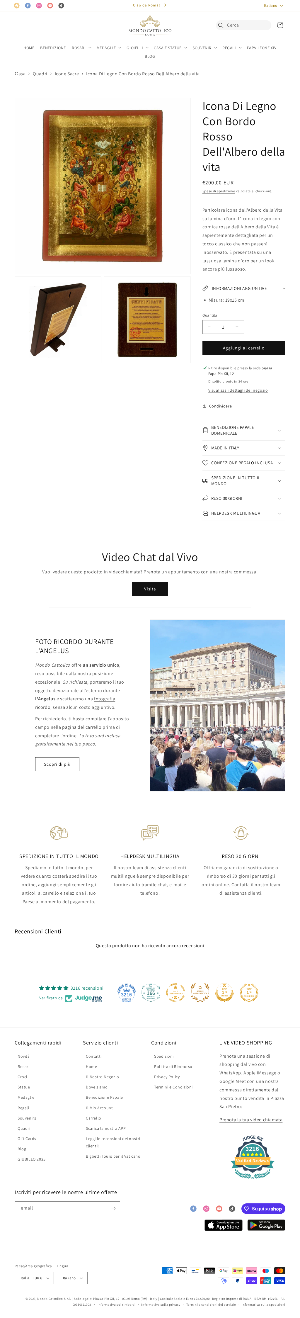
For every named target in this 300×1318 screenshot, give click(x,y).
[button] (222, 25)
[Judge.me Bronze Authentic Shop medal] (200, 992)
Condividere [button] (220, 406)
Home (91, 1066)
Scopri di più (57, 764)
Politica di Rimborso (173, 1066)
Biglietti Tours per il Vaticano (113, 1156)
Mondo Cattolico (50, 1299)
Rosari (24, 1066)
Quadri (40, 74)
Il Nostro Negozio (102, 1076)
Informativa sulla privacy (160, 1304)
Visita (150, 589)
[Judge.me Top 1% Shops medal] (224, 992)
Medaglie (26, 1097)
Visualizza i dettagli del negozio (238, 390)
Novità (24, 1056)
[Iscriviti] (113, 1208)
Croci (22, 1076)
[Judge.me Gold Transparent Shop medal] (175, 992)
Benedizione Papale (104, 1097)
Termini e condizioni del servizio (211, 1304)
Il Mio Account (99, 1107)
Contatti (94, 1056)
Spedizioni (164, 1056)
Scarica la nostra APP (106, 1128)
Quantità (209, 315)
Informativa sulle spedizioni (263, 1304)
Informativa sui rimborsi (117, 1304)
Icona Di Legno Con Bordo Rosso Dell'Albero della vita (143, 74)
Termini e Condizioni (173, 1087)
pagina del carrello (81, 727)
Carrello (93, 1118)
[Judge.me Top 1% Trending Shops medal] (249, 992)
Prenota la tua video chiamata (250, 1120)
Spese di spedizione (218, 191)
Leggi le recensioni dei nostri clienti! (113, 1142)
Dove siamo (97, 1087)
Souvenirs (27, 1118)
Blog (22, 1148)
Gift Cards (27, 1138)
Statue (24, 1087)
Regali (23, 1107)
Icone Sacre (67, 74)
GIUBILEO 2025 (32, 1159)
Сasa (20, 74)
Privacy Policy (167, 1076)
